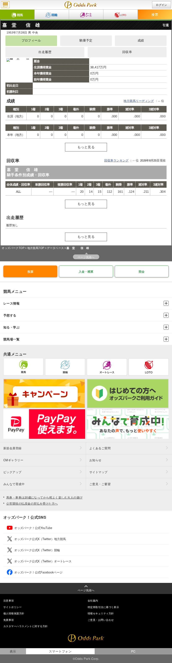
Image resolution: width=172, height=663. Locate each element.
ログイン (161, 5)
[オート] (86, 14)
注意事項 (8, 600)
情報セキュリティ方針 (101, 613)
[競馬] (17, 14)
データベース (55, 248)
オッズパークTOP (13, 248)
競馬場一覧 (11, 339)
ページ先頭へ (86, 257)
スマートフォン (60, 651)
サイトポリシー (12, 607)
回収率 (127, 52)
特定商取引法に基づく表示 (103, 607)
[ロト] (120, 14)
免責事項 (8, 619)
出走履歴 (44, 52)
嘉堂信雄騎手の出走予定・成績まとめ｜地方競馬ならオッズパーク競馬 (80, 4)
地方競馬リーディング (139, 101)
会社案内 (93, 600)
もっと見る (86, 147)
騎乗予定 (86, 40)
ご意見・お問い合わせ (101, 619)
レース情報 (11, 303)
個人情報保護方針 (13, 613)
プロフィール (31, 40)
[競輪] (52, 14)
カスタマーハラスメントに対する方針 (25, 626)
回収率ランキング (116, 160)
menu (5, 4)
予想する (9, 315)
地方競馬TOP (35, 248)
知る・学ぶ (11, 327)
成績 (141, 40)
